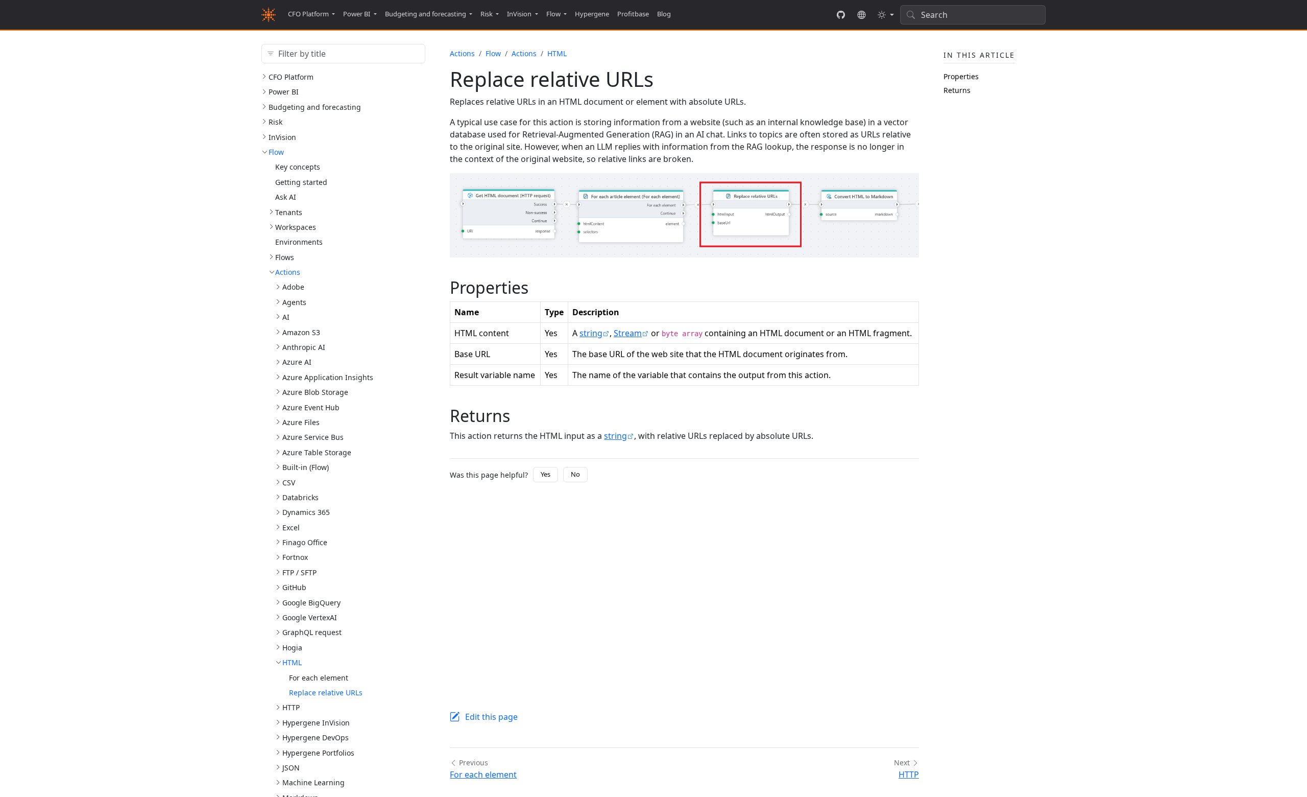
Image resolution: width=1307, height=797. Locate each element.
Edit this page (491, 716)
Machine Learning (313, 782)
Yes (545, 474)
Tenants (288, 212)
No (575, 474)
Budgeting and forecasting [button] (425, 13)
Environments (299, 242)
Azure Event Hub (311, 407)
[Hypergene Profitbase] (861, 15)
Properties (961, 76)
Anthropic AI (303, 347)
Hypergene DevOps (315, 737)
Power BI (284, 92)
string (590, 333)
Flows (284, 257)
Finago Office (304, 542)
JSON (291, 767)
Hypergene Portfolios (318, 753)
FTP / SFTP (299, 572)
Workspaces (295, 227)
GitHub (294, 587)
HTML (292, 662)
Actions (287, 272)
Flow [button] (553, 13)
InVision (282, 137)
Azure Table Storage (316, 452)
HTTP (291, 707)
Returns (957, 90)
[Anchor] (539, 287)
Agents (294, 302)
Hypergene (592, 13)
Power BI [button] (356, 13)
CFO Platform (291, 77)
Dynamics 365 (306, 512)
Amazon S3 (301, 332)
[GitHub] (841, 15)
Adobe (293, 287)
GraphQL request (312, 632)
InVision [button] (519, 13)
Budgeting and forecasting (315, 107)
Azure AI (296, 362)
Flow (276, 152)
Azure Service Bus (313, 437)
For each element (318, 678)
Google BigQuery (311, 602)
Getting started (301, 182)
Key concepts (297, 167)
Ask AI (285, 197)
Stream (628, 333)
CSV (288, 482)
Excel (291, 527)
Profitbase (633, 13)
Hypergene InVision (316, 723)
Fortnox (295, 557)
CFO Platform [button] (308, 13)
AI (285, 317)
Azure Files (301, 422)
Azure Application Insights (327, 377)
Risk (275, 122)
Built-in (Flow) (305, 467)
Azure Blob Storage (315, 392)
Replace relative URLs (325, 692)
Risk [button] (486, 13)
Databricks (300, 497)
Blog (664, 13)
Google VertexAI (309, 617)
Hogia (292, 647)
